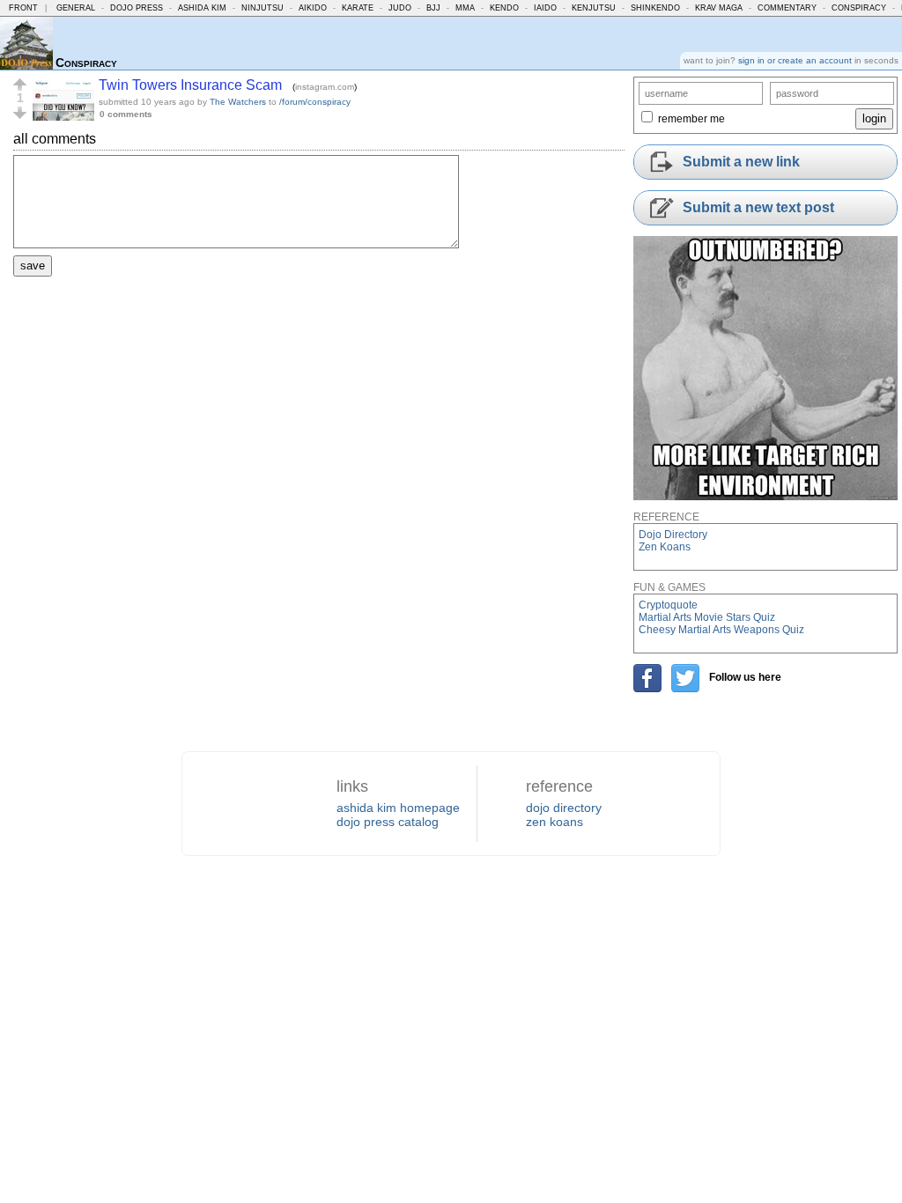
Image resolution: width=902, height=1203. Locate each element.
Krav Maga (719, 8)
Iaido (545, 8)
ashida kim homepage (398, 808)
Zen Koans (665, 547)
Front (23, 8)
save (32, 265)
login (874, 118)
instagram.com (324, 87)
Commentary (787, 8)
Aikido (313, 8)
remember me (691, 119)
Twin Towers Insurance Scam (190, 84)
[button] (19, 84)
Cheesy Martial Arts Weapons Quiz (721, 630)
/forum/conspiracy (315, 102)
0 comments (126, 114)
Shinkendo (655, 8)
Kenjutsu (594, 8)
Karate (357, 8)
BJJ (433, 8)
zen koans (554, 822)
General (75, 8)
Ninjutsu (262, 8)
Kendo (504, 8)
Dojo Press (136, 8)
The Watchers (238, 102)
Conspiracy (859, 8)
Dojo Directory (673, 534)
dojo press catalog (387, 822)
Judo (399, 8)
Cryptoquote (668, 605)
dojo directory (564, 808)
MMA (465, 8)
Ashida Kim (202, 8)
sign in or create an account (795, 60)
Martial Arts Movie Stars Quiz (707, 617)
